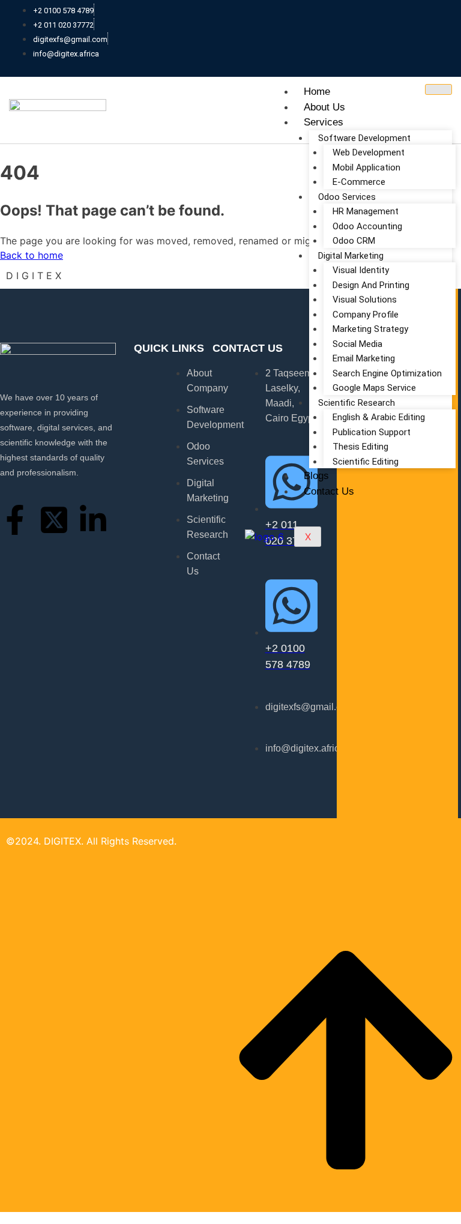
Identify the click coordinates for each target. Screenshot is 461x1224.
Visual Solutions (365, 299)
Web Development (369, 152)
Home (317, 91)
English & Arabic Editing (379, 417)
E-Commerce (359, 181)
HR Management (366, 211)
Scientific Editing (366, 461)
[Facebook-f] (15, 520)
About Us (324, 107)
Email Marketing (364, 358)
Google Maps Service (374, 387)
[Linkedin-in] (93, 520)
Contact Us (329, 491)
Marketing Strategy (370, 329)
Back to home (31, 255)
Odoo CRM (354, 240)
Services (323, 122)
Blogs (316, 475)
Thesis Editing (360, 446)
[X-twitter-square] (54, 520)
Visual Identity (361, 270)
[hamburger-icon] (438, 89)
